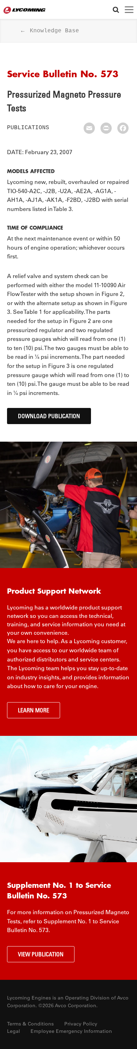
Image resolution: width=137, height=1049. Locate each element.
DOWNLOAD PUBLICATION (49, 416)
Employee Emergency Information (71, 1031)
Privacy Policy (80, 1024)
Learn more (33, 710)
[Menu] (129, 9)
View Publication (41, 954)
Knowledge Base (54, 31)
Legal (13, 1031)
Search (115, 9)
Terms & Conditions (30, 1024)
